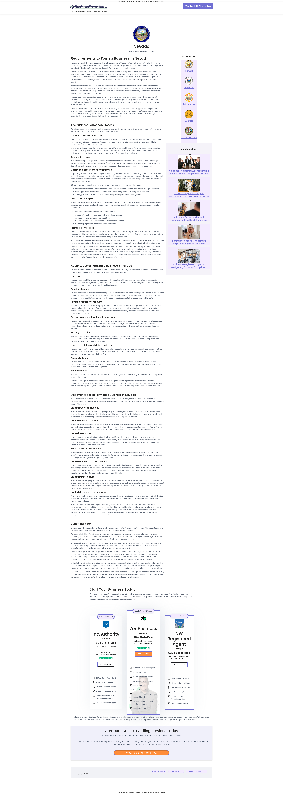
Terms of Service (196, 771)
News (163, 771)
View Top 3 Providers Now (141, 752)
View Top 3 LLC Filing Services (198, 6)
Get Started (105, 664)
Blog (155, 771)
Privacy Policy (176, 771)
